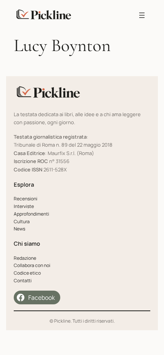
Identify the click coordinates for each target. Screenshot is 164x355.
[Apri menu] (141, 15)
